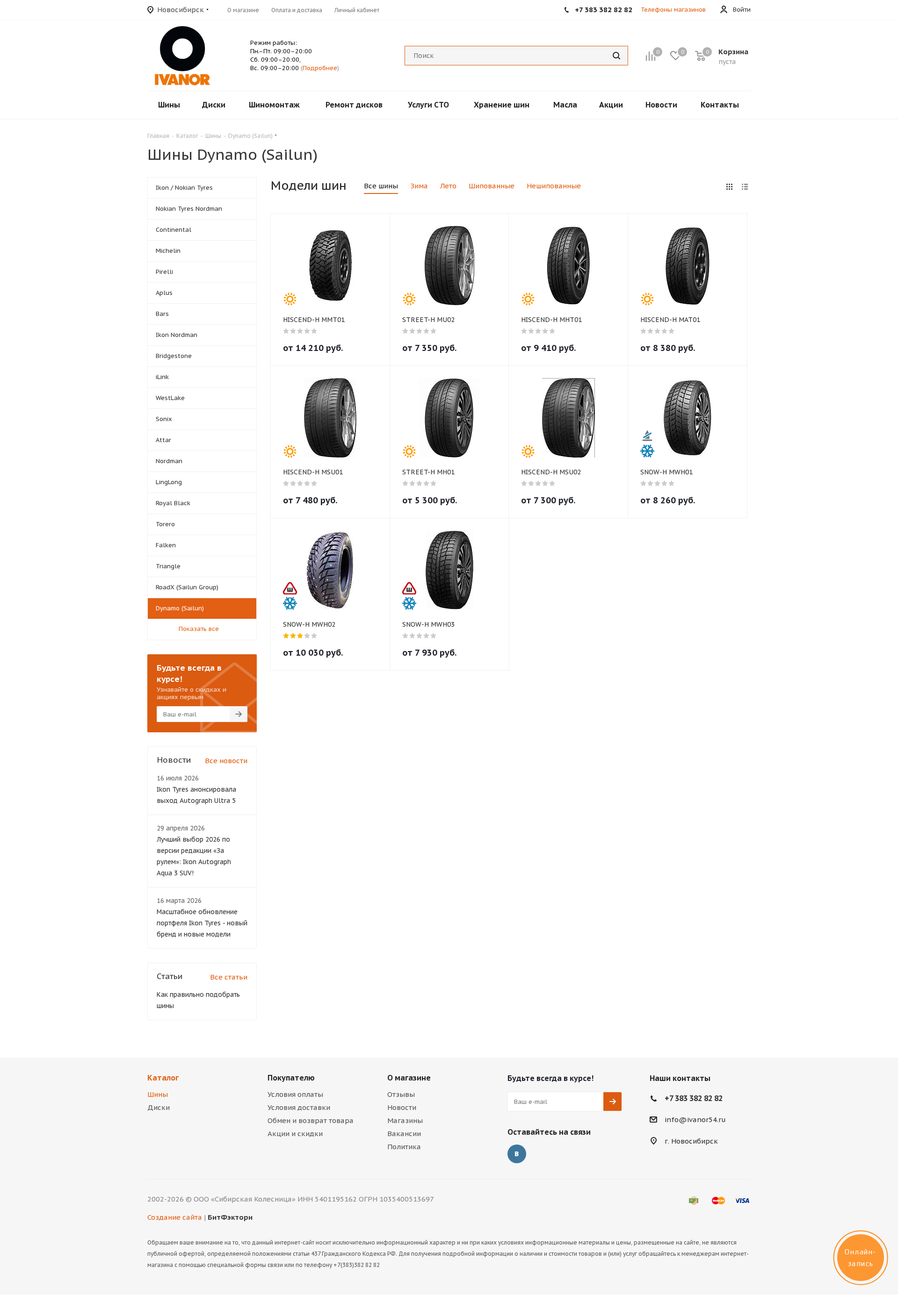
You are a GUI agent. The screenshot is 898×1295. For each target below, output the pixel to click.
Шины (157, 1094)
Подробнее (320, 68)
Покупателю (291, 1077)
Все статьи (228, 977)
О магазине (409, 1077)
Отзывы (401, 1094)
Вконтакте (516, 1154)
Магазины (405, 1120)
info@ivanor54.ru (695, 1119)
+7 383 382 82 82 (694, 1098)
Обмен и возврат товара (311, 1120)
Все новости (226, 760)
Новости (401, 1107)
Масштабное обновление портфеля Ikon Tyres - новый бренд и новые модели (202, 923)
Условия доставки (299, 1107)
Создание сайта (174, 1217)
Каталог (163, 1077)
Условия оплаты (295, 1094)
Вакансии (404, 1133)
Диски (158, 1107)
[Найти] (616, 55)
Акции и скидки (295, 1133)
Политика (404, 1146)
